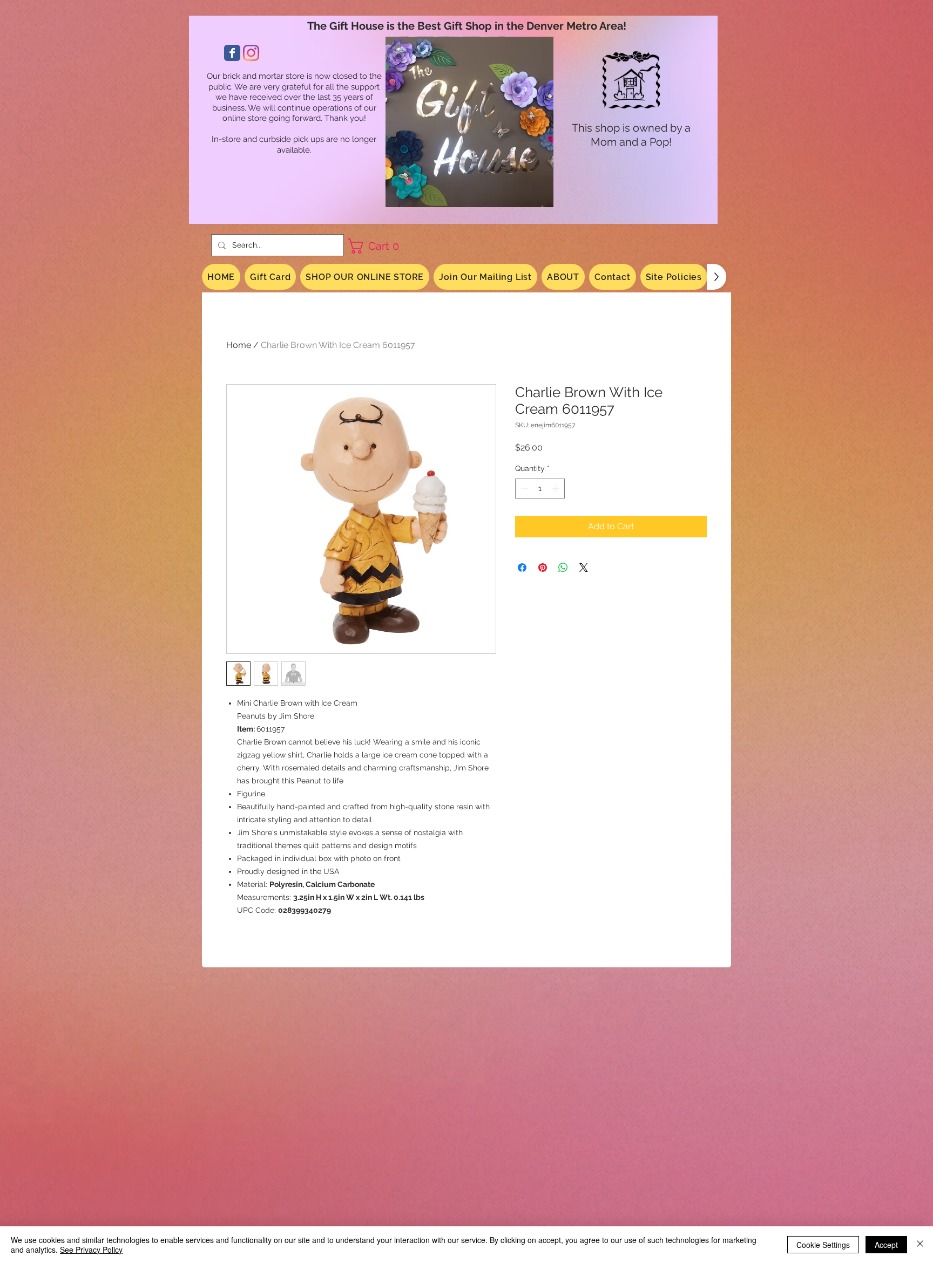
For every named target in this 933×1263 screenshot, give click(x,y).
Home (238, 345)
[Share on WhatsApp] (563, 567)
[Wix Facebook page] (232, 53)
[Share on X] (583, 567)
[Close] (920, 1244)
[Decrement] (523, 488)
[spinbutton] (540, 488)
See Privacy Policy (91, 1249)
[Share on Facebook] (522, 567)
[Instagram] (251, 53)
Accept (886, 1244)
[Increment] (556, 488)
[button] (377, 246)
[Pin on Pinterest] (542, 567)
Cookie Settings (823, 1244)
